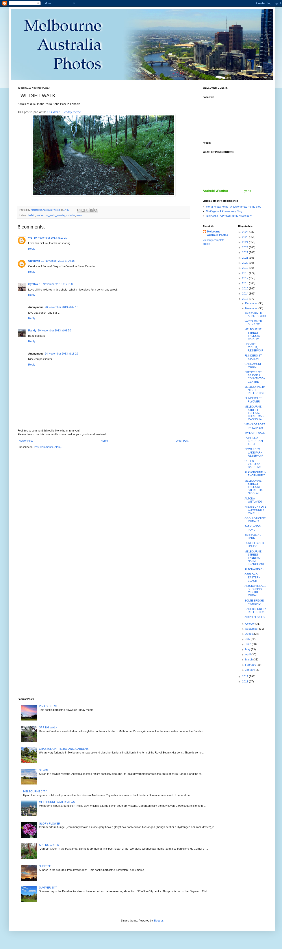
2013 (245, 298)
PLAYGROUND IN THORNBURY (255, 474)
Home (104, 440)
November (251, 308)
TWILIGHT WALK (255, 432)
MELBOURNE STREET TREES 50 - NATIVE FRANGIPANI (254, 558)
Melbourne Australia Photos (217, 233)
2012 (245, 676)
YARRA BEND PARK (253, 536)
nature (40, 215)
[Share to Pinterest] (95, 210)
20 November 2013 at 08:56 (54, 330)
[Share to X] (87, 210)
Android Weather (215, 190)
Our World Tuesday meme (64, 112)
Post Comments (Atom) (47, 447)
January (250, 669)
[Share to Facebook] (91, 210)
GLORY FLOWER (49, 823)
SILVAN (43, 770)
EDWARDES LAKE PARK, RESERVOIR (254, 452)
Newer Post (26, 440)
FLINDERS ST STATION (253, 357)
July (248, 639)
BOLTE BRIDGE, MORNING (254, 602)
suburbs (70, 215)
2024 (245, 242)
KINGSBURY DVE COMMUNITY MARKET (255, 510)
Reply (31, 248)
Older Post (182, 440)
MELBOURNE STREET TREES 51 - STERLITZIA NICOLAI (253, 487)
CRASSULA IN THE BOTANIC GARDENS (64, 748)
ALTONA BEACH (255, 569)
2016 (245, 283)
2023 (245, 247)
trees (79, 215)
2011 (245, 681)
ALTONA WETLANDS (254, 500)
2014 (245, 293)
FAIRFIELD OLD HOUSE (254, 545)
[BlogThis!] (83, 210)
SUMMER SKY (48, 887)
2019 (245, 267)
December (251, 303)
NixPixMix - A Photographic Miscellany (229, 215)
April (248, 654)
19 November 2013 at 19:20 (50, 237)
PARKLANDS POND (253, 528)
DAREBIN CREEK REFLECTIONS (255, 610)
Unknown (34, 260)
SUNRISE (45, 866)
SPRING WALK (48, 727)
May (248, 649)
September (252, 628)
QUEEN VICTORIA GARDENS (253, 464)
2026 (245, 232)
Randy (32, 330)
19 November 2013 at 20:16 (58, 260)
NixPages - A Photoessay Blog (224, 211)
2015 (245, 288)
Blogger (158, 920)
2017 (245, 278)
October (250, 623)
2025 (245, 237)
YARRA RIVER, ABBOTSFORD (255, 314)
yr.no (247, 190)
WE (30, 237)
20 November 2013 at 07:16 (61, 307)
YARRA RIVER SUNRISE (253, 323)
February (251, 664)
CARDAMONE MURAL (253, 365)
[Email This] (79, 210)
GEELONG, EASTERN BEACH (252, 577)
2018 (245, 273)
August (249, 633)
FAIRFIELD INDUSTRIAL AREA (254, 441)
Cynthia (33, 284)
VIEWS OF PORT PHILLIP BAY (255, 426)
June (248, 644)
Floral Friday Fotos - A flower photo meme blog (233, 206)
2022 (245, 252)
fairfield (31, 215)
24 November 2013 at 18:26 (61, 353)
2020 (245, 262)
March (249, 659)
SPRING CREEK (49, 845)
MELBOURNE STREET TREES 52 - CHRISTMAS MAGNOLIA (254, 413)
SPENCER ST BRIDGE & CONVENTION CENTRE (255, 377)
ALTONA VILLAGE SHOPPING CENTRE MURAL (255, 590)
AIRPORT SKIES (255, 617)
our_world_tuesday (55, 215)
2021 (245, 257)
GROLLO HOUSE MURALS (255, 520)
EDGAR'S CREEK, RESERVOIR (254, 347)
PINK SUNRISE (48, 706)
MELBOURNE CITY (35, 791)
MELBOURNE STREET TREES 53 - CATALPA (253, 334)
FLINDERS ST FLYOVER (253, 400)
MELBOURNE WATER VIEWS (57, 802)
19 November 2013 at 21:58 (56, 284)
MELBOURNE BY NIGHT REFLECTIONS (255, 390)
